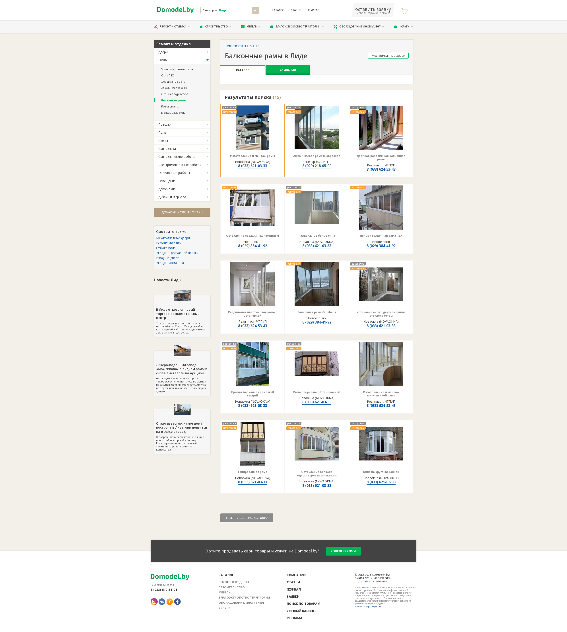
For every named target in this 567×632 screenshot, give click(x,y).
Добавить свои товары (182, 212)
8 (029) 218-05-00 (316, 165)
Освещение (167, 181)
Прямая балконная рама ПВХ (381, 236)
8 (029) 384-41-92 (252, 245)
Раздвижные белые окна (317, 236)
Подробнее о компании (371, 581)
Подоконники (170, 106)
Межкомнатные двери (173, 238)
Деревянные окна (173, 82)
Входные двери (167, 258)
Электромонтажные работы (179, 165)
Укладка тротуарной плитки (177, 253)
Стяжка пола (166, 248)
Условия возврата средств (368, 606)
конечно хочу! (343, 551)
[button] (233, 208)
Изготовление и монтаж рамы (252, 156)
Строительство (216, 26)
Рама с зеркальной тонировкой (316, 392)
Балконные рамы (173, 100)
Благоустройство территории (298, 26)
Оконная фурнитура (174, 94)
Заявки (293, 596)
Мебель (252, 26)
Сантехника (167, 148)
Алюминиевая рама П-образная (316, 156)
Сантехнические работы (176, 156)
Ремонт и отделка (173, 26)
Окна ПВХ (167, 75)
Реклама (294, 618)
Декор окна (167, 189)
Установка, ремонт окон (177, 69)
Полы (162, 132)
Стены (163, 140)
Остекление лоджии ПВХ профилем (252, 236)
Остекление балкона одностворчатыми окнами (317, 473)
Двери (163, 52)
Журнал (313, 10)
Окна (162, 60)
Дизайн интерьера (172, 197)
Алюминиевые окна (174, 88)
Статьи (296, 10)
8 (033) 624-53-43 (381, 169)
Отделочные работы (174, 173)
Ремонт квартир (168, 243)
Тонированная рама (252, 472)
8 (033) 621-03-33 (252, 165)
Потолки (164, 124)
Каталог (278, 10)
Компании (288, 70)
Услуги (405, 26)
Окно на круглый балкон (381, 472)
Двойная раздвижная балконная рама (381, 157)
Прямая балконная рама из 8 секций (252, 394)
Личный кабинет (302, 610)
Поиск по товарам (303, 603)
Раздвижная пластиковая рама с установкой (252, 314)
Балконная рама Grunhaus (316, 312)
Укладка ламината (170, 263)
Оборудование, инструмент (360, 26)
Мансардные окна (173, 113)
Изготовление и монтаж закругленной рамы (381, 394)
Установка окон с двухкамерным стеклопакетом (381, 314)
